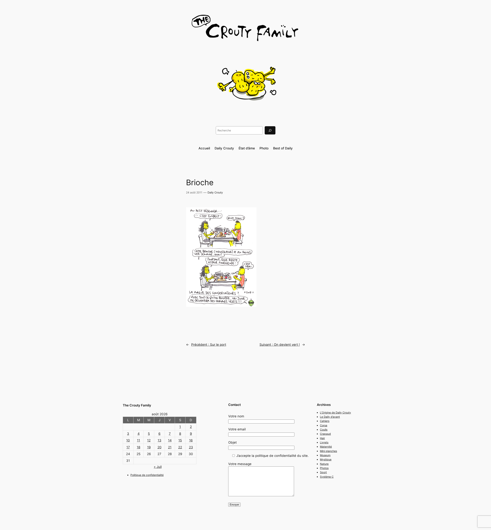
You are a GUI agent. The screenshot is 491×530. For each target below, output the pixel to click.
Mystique (325, 459)
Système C (327, 476)
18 (138, 447)
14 (170, 440)
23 (191, 447)
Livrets (324, 442)
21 (169, 447)
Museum (325, 455)
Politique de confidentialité (147, 475)
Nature (324, 463)
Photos (324, 468)
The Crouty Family (137, 405)
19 (149, 447)
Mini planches (328, 451)
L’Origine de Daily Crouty (335, 412)
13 (159, 440)
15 (180, 440)
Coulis (323, 429)
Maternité (326, 446)
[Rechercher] (270, 130)
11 (138, 440)
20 (159, 447)
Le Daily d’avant (330, 416)
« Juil (158, 467)
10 (128, 440)
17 (128, 447)
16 (191, 440)
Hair (322, 438)
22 (180, 447)
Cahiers (324, 421)
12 (149, 440)
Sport (323, 472)
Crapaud (325, 433)
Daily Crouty (215, 192)
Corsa (323, 425)
